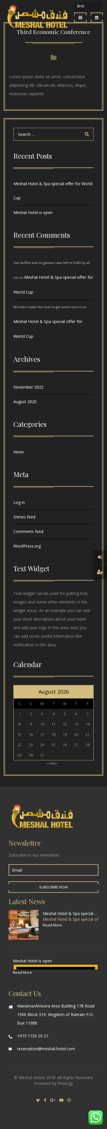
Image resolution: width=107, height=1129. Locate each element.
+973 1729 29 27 (32, 1036)
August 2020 (25, 401)
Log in (19, 502)
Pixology (65, 1083)
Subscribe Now (53, 887)
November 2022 (28, 387)
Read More (52, 925)
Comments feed (28, 531)
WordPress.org (27, 546)
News (18, 452)
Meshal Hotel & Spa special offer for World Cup (52, 191)
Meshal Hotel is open (33, 212)
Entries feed (24, 517)
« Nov (52, 763)
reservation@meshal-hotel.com (46, 1048)
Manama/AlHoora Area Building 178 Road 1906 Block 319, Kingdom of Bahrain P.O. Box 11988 (55, 1014)
